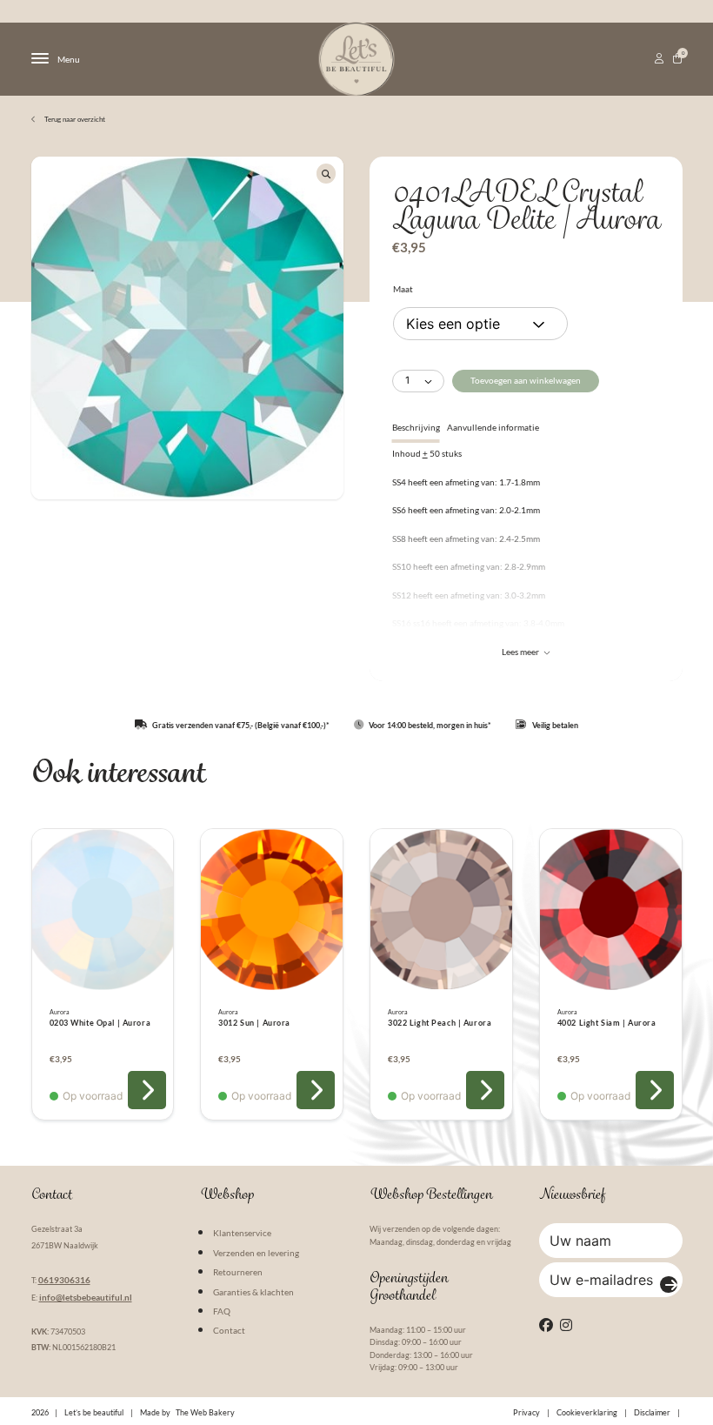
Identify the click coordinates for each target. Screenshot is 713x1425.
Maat (403, 289)
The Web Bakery (205, 1412)
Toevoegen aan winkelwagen (525, 380)
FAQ (221, 1311)
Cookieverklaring (586, 1412)
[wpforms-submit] (668, 1285)
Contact (229, 1330)
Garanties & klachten (253, 1292)
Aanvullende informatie (493, 427)
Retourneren (238, 1272)
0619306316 (64, 1279)
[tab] (416, 426)
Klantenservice (242, 1233)
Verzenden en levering (256, 1253)
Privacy (526, 1412)
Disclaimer (652, 1412)
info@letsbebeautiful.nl (85, 1297)
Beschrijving (416, 427)
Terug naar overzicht (74, 119)
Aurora (60, 1011)
